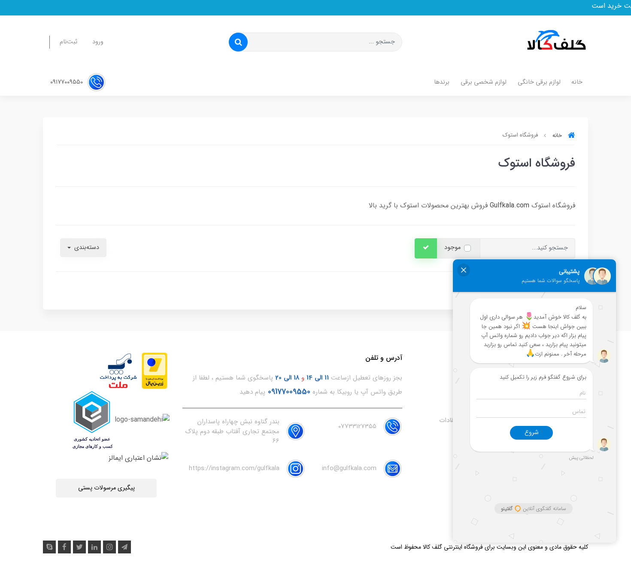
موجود (452, 247)
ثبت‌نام (68, 42)
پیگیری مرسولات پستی (106, 488)
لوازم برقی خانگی (539, 82)
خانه (576, 82)
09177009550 (67, 82)
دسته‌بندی (86, 247)
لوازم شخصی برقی (484, 82)
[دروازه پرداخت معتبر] (154, 370)
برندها (441, 82)
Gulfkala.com (509, 205)
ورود (97, 42)
